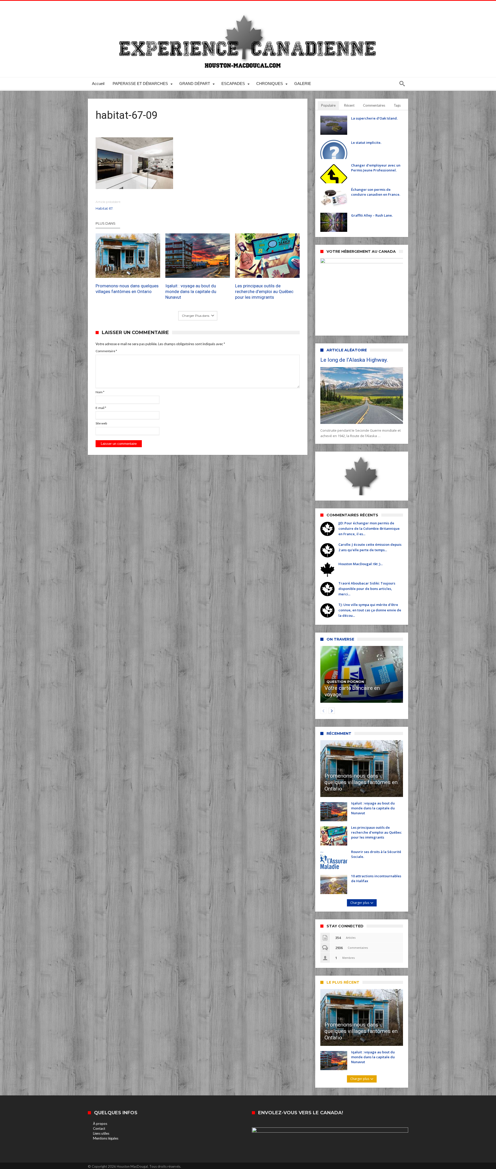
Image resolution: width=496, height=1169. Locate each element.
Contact (99, 1128)
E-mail (101, 408)
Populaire (328, 105)
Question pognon (345, 682)
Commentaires (374, 105)
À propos (100, 1123)
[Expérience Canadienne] (248, 8)
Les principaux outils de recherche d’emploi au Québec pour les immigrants (264, 291)
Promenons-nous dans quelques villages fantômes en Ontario (127, 288)
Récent (349, 105)
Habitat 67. (108, 205)
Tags (397, 105)
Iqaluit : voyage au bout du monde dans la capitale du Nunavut (190, 291)
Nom (100, 392)
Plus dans (106, 223)
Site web (101, 423)
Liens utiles (101, 1133)
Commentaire (106, 351)
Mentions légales (105, 1138)
